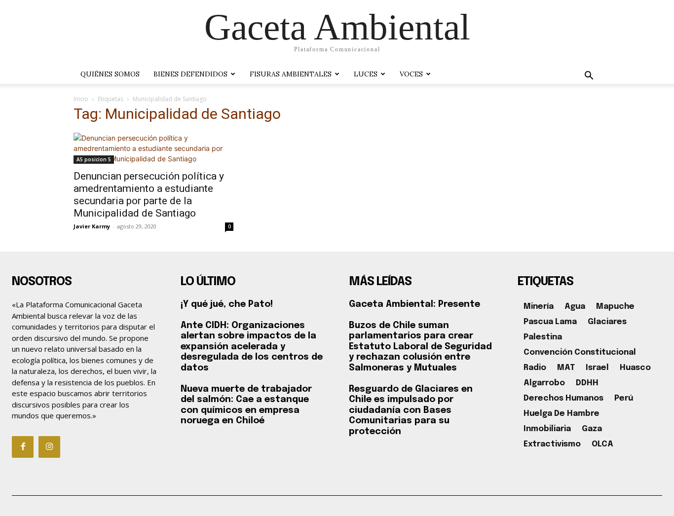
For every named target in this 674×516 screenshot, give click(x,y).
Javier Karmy (92, 226)
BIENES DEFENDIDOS (190, 74)
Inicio (81, 99)
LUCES (365, 74)
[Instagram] (49, 447)
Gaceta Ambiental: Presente (414, 304)
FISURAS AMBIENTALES (291, 74)
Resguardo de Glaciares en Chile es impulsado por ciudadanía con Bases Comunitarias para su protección (411, 410)
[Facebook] (23, 447)
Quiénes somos (110, 74)
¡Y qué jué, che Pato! (227, 304)
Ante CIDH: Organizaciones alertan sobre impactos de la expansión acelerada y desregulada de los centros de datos (252, 346)
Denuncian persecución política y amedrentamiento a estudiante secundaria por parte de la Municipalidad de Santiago (149, 194)
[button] (588, 76)
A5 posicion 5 (93, 159)
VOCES (411, 74)
